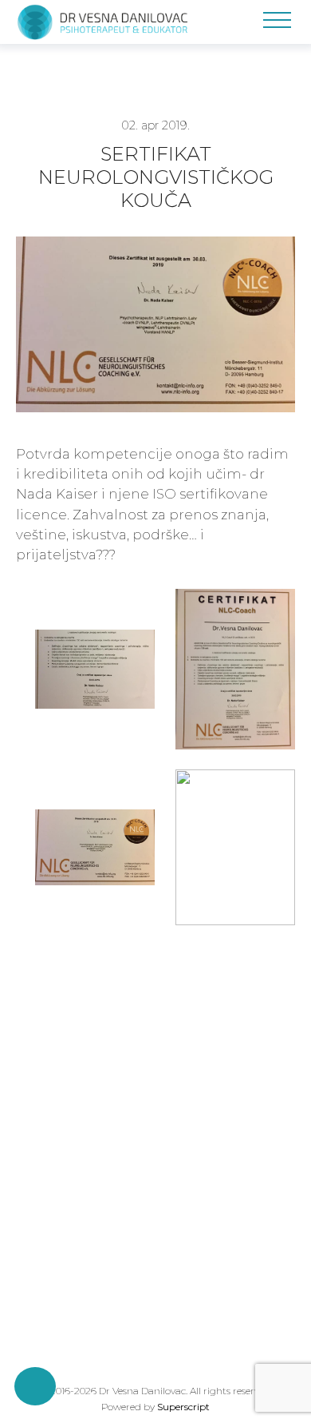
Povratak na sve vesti (92, 1051)
